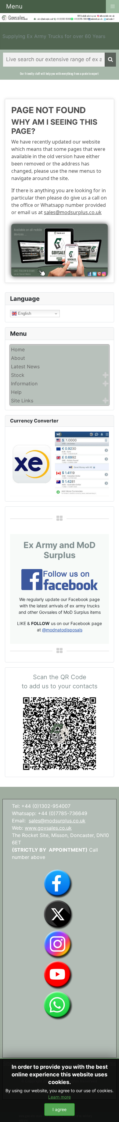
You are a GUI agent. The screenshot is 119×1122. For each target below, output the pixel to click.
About (18, 358)
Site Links (22, 401)
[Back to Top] (108, 1110)
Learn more (59, 1096)
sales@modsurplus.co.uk (73, 212)
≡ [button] (112, 6)
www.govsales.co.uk (48, 828)
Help (16, 392)
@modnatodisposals (62, 629)
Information (24, 383)
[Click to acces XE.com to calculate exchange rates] (59, 463)
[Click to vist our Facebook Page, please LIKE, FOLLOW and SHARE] (59, 579)
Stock (17, 375)
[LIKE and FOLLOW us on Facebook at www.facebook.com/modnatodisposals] (58, 884)
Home (18, 349)
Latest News (25, 366)
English (24, 313)
